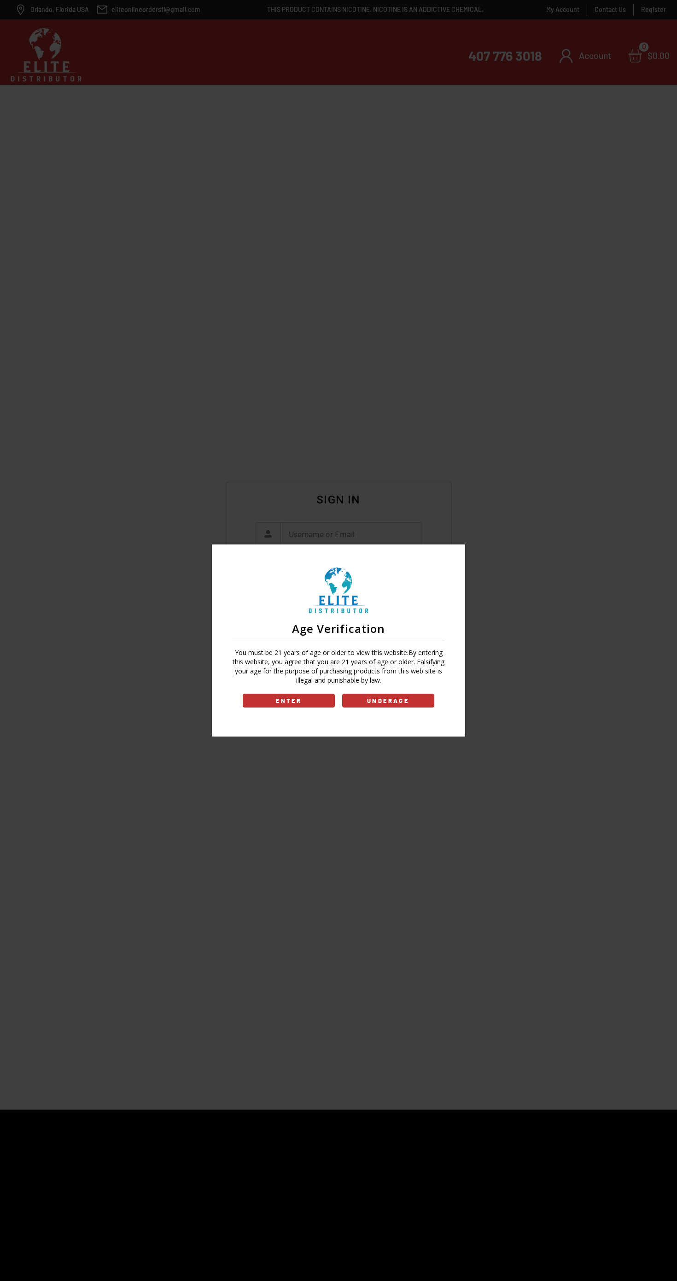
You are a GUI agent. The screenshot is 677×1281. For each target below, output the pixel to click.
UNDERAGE (388, 700)
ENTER (289, 700)
